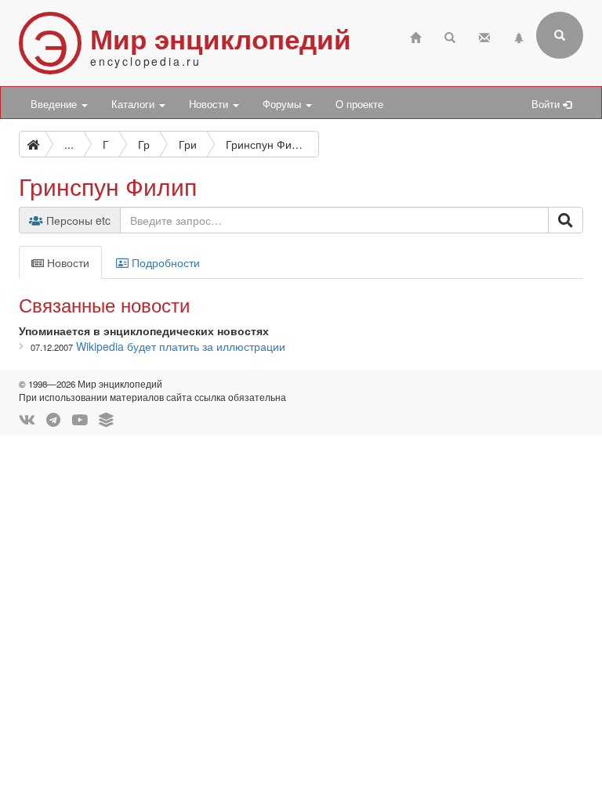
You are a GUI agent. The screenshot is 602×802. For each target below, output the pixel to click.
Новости (210, 104)
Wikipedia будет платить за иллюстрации (180, 346)
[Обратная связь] (484, 36)
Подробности (164, 262)
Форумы (283, 104)
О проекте (359, 104)
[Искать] (565, 220)
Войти (547, 104)
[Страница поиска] (450, 36)
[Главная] (415, 36)
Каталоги (134, 104)
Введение (55, 104)
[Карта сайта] (519, 36)
